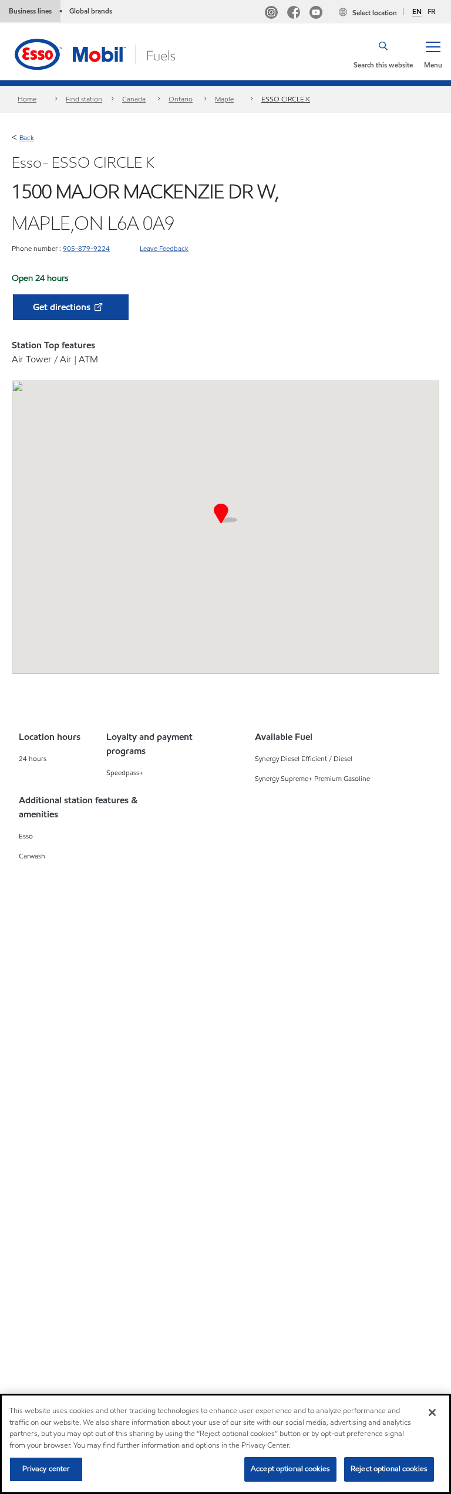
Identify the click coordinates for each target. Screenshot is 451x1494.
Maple (224, 99)
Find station (84, 99)
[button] (433, 54)
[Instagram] (271, 14)
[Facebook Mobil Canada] (293, 14)
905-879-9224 (86, 248)
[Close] (432, 1412)
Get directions (63, 307)
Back (26, 137)
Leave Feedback (164, 248)
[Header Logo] (113, 53)
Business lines (30, 11)
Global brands (90, 11)
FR (432, 11)
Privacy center (46, 1469)
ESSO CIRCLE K (285, 99)
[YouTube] (316, 14)
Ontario (181, 99)
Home (27, 99)
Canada (134, 99)
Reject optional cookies (389, 1469)
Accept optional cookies (290, 1469)
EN (417, 11)
